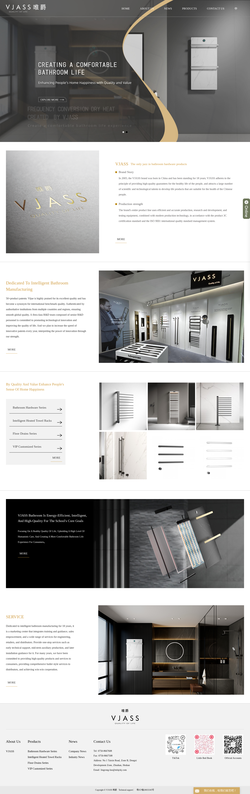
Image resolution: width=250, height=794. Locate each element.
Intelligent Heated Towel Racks (45, 757)
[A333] (171, 455)
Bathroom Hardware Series (42, 751)
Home (126, 8)
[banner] (125, 70)
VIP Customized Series (40, 768)
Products (189, 8)
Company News (77, 751)
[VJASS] (26, 8)
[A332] (123, 455)
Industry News (77, 757)
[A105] (171, 406)
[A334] (220, 455)
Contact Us (215, 8)
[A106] (220, 406)
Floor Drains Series (38, 762)
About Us (147, 8)
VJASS (10, 751)
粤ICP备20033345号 (145, 790)
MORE (121, 239)
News (168, 8)
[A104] (123, 406)
